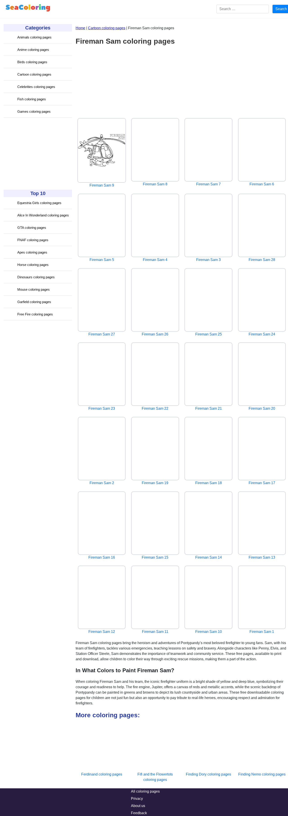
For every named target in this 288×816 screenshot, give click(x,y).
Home (80, 28)
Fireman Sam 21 (208, 408)
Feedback (139, 813)
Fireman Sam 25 (208, 334)
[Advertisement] (37, 153)
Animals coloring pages (34, 37)
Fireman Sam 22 (155, 408)
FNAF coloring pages (32, 240)
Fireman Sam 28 (262, 260)
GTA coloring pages (31, 227)
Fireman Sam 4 (155, 260)
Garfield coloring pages (34, 302)
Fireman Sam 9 (102, 185)
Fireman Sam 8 (155, 184)
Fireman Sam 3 (208, 260)
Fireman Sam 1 (262, 632)
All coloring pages (145, 791)
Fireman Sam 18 (208, 483)
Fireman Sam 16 (101, 557)
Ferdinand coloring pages (101, 774)
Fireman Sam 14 (208, 557)
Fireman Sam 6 (262, 184)
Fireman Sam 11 (155, 632)
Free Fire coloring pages (35, 314)
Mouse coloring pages (33, 289)
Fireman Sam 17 (262, 483)
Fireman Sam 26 (155, 334)
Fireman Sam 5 (102, 260)
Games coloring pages (34, 111)
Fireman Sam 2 (102, 483)
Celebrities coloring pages (36, 87)
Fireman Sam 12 (101, 632)
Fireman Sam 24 (262, 334)
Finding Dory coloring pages (208, 774)
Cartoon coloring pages (34, 74)
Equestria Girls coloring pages (39, 203)
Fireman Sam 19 (155, 483)
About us (138, 806)
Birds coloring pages (32, 62)
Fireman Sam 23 (101, 408)
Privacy (137, 798)
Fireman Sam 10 (208, 632)
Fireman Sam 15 (155, 557)
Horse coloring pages (33, 265)
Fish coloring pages (31, 99)
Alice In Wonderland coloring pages (43, 215)
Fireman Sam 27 (101, 334)
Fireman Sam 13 (262, 557)
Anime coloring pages (33, 50)
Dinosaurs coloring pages (36, 277)
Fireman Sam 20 (262, 408)
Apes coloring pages (32, 252)
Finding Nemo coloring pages (262, 774)
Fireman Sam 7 (208, 184)
